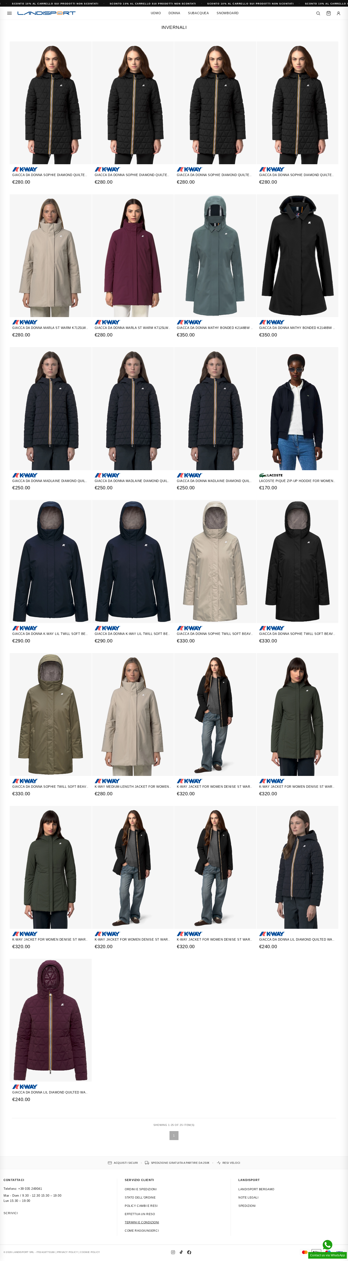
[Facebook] (189, 1252)
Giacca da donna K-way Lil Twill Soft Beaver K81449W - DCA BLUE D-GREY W (79, 634)
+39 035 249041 (30, 1188)
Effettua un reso (140, 1214)
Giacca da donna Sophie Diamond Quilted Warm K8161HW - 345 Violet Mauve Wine (167, 175)
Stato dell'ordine (140, 1197)
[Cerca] (318, 13)
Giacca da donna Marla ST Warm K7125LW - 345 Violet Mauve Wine (153, 328)
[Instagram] (173, 1252)
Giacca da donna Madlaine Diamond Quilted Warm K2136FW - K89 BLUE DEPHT (245, 481)
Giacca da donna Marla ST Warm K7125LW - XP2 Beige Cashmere (69, 328)
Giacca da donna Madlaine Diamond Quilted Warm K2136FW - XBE (152, 481)
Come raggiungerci (142, 1230)
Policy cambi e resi (141, 1206)
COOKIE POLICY (90, 1252)
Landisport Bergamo (256, 1189)
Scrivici (11, 1213)
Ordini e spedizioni (140, 1189)
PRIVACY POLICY (67, 1252)
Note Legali (248, 1197)
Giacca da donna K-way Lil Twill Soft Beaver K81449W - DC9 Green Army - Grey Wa (169, 634)
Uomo (156, 13)
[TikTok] (181, 1252)
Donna (174, 13)
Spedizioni (247, 1206)
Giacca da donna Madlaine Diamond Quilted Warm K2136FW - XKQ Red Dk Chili (81, 481)
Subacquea (198, 13)
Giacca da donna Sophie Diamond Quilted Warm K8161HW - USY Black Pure (79, 175)
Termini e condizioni (142, 1222)
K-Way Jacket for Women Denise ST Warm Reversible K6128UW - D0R (238, 786)
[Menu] (9, 13)
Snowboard (228, 13)
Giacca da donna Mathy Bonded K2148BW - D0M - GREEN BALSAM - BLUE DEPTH (244, 328)
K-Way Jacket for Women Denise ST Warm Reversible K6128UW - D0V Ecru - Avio (84, 939)
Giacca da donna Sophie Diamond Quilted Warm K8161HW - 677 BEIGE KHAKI (243, 175)
